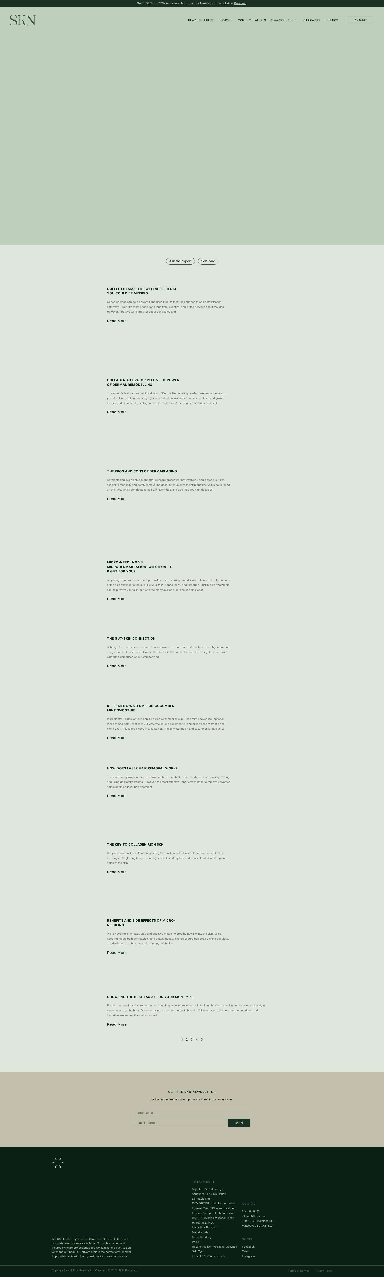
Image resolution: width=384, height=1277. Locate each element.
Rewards (277, 20)
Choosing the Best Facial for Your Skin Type (150, 997)
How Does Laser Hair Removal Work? (142, 768)
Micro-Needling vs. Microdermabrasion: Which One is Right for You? (139, 566)
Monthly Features (252, 20)
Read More (117, 321)
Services (225, 20)
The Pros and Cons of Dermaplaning (142, 471)
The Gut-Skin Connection (131, 638)
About (292, 20)
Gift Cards (311, 20)
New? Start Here (201, 20)
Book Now (240, 3)
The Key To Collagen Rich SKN (135, 844)
